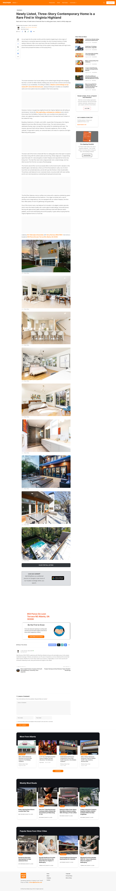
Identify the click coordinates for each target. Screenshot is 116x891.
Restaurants (52, 2)
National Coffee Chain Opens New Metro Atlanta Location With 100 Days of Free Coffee (68, 811)
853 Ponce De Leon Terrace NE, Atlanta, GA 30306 (42, 237)
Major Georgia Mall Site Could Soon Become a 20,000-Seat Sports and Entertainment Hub (91, 85)
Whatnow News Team (23, 764)
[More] (34, 31)
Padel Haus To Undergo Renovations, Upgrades (91, 47)
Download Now (87, 155)
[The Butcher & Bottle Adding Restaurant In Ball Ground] (79, 41)
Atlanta (21, 806)
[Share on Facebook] (22, 31)
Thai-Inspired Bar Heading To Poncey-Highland (91, 54)
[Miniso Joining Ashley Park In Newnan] (79, 62)
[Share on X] (25, 31)
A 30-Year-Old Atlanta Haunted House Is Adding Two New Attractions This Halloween (47, 758)
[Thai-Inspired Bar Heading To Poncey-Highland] (79, 55)
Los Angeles (63, 854)
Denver (20, 854)
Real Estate (65, 2)
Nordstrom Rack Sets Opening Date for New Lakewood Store (24, 859)
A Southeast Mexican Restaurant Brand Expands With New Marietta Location (92, 77)
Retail (58, 2)
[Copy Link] (28, 31)
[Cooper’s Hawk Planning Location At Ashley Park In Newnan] (79, 69)
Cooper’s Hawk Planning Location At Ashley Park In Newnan (91, 69)
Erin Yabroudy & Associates (35, 235)
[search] (104, 3)
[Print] (31, 31)
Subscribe (110, 2)
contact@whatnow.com (35, 882)
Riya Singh (94, 80)
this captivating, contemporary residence (48, 112)
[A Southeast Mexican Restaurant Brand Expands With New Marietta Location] (79, 77)
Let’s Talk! (87, 108)
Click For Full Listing (46, 565)
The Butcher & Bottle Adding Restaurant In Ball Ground (92, 40)
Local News (22, 754)
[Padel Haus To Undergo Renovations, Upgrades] (79, 48)
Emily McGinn (94, 42)
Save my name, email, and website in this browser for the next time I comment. (35, 721)
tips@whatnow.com (81, 124)
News (41, 854)
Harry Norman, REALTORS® (31, 27)
